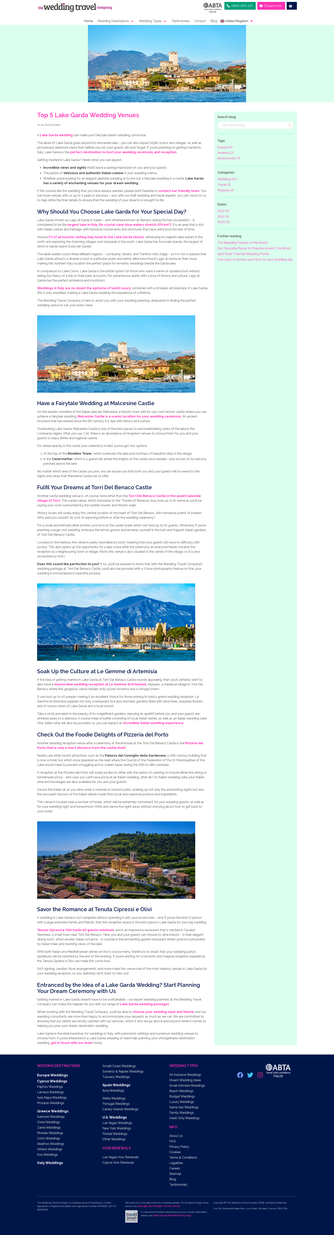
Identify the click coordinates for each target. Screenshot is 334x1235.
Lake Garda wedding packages (144, 1004)
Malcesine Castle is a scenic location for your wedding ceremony (129, 416)
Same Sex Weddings (184, 1107)
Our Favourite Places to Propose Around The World (254, 248)
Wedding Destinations (113, 21)
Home (88, 21)
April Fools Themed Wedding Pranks (243, 254)
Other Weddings (114, 1139)
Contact (200, 21)
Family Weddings (181, 1112)
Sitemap (175, 1174)
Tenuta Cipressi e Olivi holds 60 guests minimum (75, 930)
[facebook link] (240, 1076)
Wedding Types (150, 21)
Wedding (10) (227, 179)
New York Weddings (116, 1128)
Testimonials (181, 21)
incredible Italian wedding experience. (153, 723)
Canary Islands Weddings (120, 1109)
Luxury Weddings (181, 1102)
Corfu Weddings (48, 1138)
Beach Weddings (181, 1091)
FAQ (172, 1141)
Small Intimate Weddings (187, 1085)
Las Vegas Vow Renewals (120, 1157)
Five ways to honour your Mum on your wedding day (255, 259)
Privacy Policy (179, 1147)
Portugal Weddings (116, 1104)
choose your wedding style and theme (163, 1012)
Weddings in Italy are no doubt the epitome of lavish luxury (84, 288)
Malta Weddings (114, 1098)
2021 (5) (223, 216)
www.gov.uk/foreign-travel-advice (158, 1206)
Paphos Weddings (50, 1087)
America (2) (225, 153)
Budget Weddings (182, 1096)
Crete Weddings (48, 1122)
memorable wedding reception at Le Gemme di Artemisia (100, 684)
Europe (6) (224, 147)
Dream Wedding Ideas (185, 1080)
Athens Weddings (49, 1149)
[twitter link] (250, 1076)
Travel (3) (224, 184)
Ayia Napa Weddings (52, 1097)
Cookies (175, 1152)
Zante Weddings (49, 1127)
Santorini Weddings (51, 1117)
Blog (213, 21)
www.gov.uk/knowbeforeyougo (172, 1215)
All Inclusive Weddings (185, 1075)
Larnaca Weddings (50, 1092)
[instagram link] (261, 1076)
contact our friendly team (178, 191)
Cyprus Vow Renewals (118, 1162)
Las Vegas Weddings (117, 1123)
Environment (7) (228, 158)
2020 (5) (223, 222)
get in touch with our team (72, 1043)
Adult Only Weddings (184, 1118)
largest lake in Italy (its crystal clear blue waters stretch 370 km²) (119, 225)
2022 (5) (223, 211)
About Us (176, 1136)
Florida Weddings (114, 1134)
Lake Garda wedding (56, 135)
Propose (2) (225, 190)
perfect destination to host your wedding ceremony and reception (123, 152)
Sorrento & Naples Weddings (123, 1071)
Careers (174, 1168)
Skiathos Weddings (50, 1144)
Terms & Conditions (183, 1157)
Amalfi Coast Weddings (119, 1066)
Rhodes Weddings (50, 1133)
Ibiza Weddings (113, 1090)
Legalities (176, 1163)
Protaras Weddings (50, 1103)
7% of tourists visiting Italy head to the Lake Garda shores (96, 237)
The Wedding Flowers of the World (242, 243)
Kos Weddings (47, 1154)
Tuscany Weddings (116, 1077)
